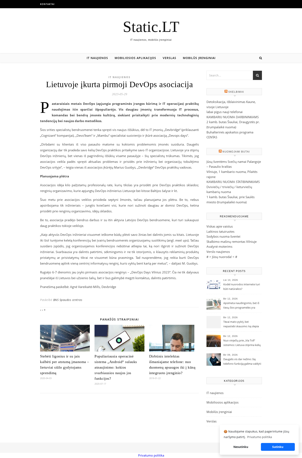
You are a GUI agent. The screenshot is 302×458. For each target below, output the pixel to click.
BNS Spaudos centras (67, 300)
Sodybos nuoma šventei (223, 236)
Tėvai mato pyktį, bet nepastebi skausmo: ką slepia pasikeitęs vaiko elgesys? (241, 324)
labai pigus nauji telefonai (224, 112)
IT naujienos (97, 58)
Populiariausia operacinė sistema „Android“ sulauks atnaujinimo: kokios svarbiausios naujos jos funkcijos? (116, 367)
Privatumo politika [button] (259, 437)
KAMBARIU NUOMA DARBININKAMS (232, 117)
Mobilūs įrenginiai (199, 58)
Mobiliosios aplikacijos (135, 58)
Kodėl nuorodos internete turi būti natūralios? (241, 286)
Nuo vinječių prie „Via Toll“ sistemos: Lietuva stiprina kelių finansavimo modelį (242, 343)
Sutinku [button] (277, 447)
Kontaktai (47, 4)
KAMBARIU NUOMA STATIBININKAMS (233, 182)
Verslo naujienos (218, 252)
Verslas (169, 58)
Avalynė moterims (219, 246)
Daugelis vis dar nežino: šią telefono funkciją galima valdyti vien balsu (242, 361)
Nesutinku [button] (240, 447)
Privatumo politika (151, 455)
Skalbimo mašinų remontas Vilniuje (231, 241)
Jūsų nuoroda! (222, 257)
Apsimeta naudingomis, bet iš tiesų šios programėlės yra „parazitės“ (241, 305)
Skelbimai (236, 91)
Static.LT (151, 26)
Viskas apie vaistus (219, 226)
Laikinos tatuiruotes (220, 231)
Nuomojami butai (236, 151)
